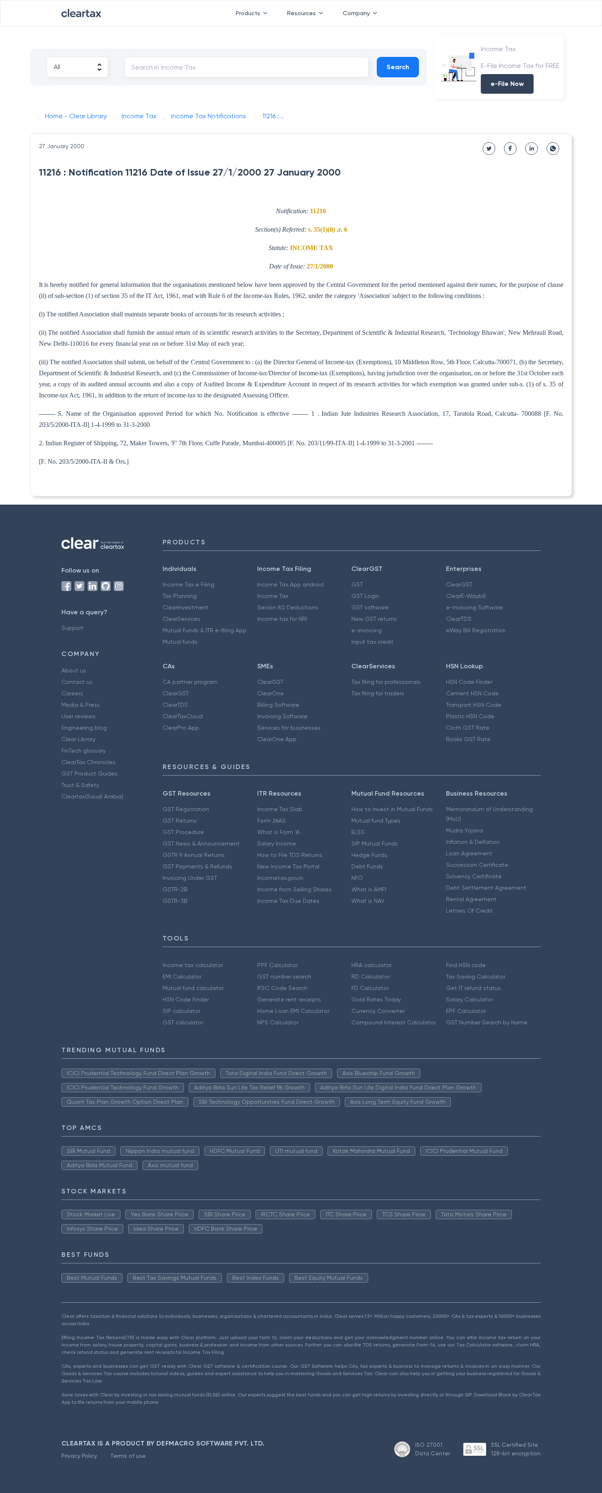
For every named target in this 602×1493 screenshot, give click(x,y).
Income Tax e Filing (188, 584)
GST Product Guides (89, 773)
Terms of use (128, 1455)
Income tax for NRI (282, 619)
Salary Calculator (469, 999)
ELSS (357, 832)
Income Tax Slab (279, 809)
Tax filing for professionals (386, 682)
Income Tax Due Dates (288, 901)
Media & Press (80, 704)
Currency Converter (378, 1011)
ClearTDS (458, 619)
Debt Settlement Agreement (486, 887)
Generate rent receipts (289, 999)
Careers (72, 693)
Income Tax (272, 596)
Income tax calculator (193, 965)
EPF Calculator (466, 1011)
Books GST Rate (468, 739)
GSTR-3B (175, 901)
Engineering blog (84, 727)
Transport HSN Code (473, 704)
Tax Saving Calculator (475, 976)
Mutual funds (180, 641)
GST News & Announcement (201, 843)
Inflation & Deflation (473, 842)
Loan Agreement (469, 853)
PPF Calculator (277, 965)
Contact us (77, 682)
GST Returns (180, 820)
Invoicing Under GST (190, 878)
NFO (357, 878)
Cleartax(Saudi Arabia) (92, 796)
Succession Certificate (477, 865)
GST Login (365, 596)
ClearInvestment (185, 607)
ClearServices (181, 619)
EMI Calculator (182, 976)
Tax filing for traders (377, 693)
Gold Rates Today (376, 999)
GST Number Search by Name (486, 1022)
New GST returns (374, 619)
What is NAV (368, 901)
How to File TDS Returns (289, 855)
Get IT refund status (473, 988)
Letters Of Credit (469, 910)
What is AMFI (368, 889)
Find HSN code (466, 965)
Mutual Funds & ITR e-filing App (205, 630)
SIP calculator (181, 1011)
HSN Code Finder (469, 682)
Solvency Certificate (474, 876)
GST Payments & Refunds (197, 866)
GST (357, 584)
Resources (301, 13)
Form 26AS (271, 820)
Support (72, 628)
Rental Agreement (471, 899)
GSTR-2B (175, 889)
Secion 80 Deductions (287, 607)
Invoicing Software (282, 716)
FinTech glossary (83, 750)
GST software (370, 607)
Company (356, 13)
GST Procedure (183, 832)
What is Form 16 (278, 832)
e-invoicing (366, 630)
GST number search (284, 976)
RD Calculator (370, 976)
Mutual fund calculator (193, 988)
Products (248, 13)
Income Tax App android (290, 584)
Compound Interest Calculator (393, 1022)
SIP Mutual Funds (374, 843)
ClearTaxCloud (183, 716)
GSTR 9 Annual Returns (194, 855)
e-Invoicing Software (474, 607)
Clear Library (78, 739)
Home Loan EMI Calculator (293, 1011)
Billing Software (278, 704)
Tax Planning (180, 596)
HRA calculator (371, 965)
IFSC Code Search (282, 988)
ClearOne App (276, 739)
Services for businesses (289, 727)
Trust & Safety (80, 785)
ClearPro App (181, 727)
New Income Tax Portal (288, 866)
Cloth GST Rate (467, 727)
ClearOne (270, 693)
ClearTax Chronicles (88, 762)
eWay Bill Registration (476, 630)
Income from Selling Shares (294, 889)
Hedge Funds (369, 855)
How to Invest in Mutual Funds (392, 809)
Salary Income (276, 843)
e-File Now (507, 84)
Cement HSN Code (472, 693)
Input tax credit (372, 641)
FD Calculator (370, 988)
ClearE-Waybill (466, 596)
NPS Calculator (278, 1022)
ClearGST (459, 584)
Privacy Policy (79, 1455)
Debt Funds (367, 866)
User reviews (78, 716)
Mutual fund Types (376, 820)
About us (73, 670)
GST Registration (186, 809)
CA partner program (190, 682)
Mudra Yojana (464, 830)
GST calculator (183, 1022)
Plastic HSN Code (470, 716)
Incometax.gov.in (280, 878)
